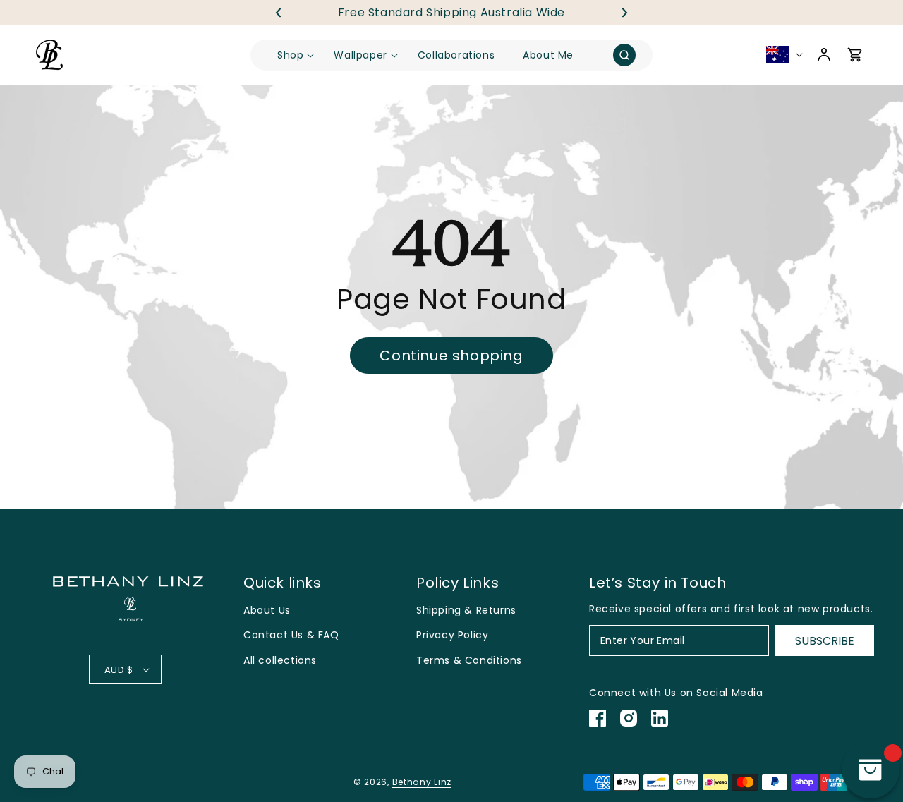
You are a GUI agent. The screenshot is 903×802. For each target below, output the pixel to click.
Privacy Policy (452, 635)
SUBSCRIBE (824, 641)
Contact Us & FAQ (291, 635)
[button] (625, 13)
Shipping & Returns (466, 610)
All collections (280, 660)
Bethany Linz (422, 782)
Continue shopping (451, 355)
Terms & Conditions (469, 660)
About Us (267, 610)
